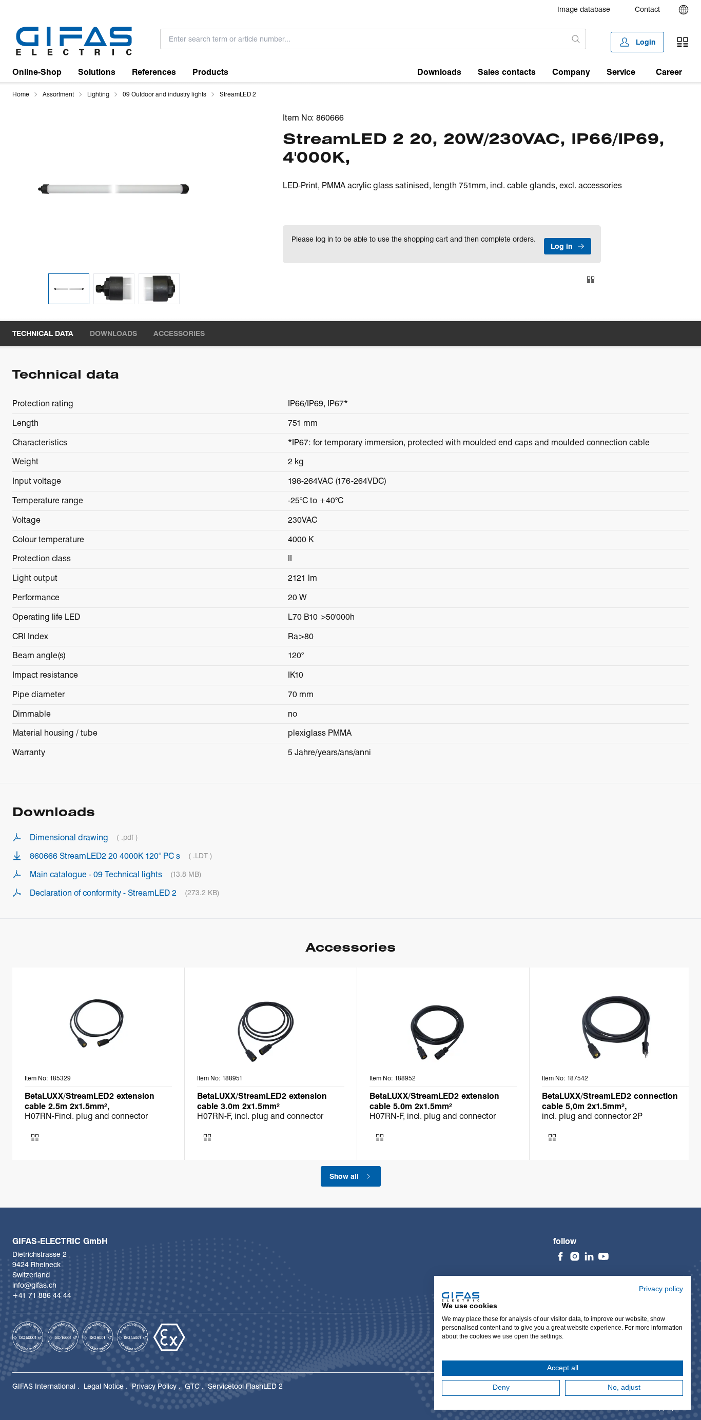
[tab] (68, 289)
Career (669, 72)
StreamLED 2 (238, 94)
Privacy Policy (154, 1386)
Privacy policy (661, 1289)
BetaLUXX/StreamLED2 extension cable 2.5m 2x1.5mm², (89, 1101)
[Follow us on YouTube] (603, 1256)
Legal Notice (104, 1386)
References (154, 72)
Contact (647, 9)
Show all (344, 1176)
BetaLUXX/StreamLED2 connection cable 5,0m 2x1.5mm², (610, 1101)
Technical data (42, 333)
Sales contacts (507, 72)
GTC (192, 1386)
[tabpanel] (113, 189)
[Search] (576, 39)
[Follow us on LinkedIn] (589, 1256)
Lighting (98, 94)
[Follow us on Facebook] (560, 1256)
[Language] (683, 10)
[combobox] (363, 39)
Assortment (58, 94)
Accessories (179, 333)
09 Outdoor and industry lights (164, 94)
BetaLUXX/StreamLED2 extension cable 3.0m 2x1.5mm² (262, 1101)
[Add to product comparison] (590, 279)
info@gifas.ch (34, 1285)
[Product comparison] (682, 42)
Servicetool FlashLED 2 (245, 1386)
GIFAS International (43, 1386)
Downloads (439, 72)
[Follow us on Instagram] (575, 1256)
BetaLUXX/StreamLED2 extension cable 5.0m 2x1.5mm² (434, 1101)
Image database (583, 9)
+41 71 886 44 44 (41, 1295)
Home (20, 94)
